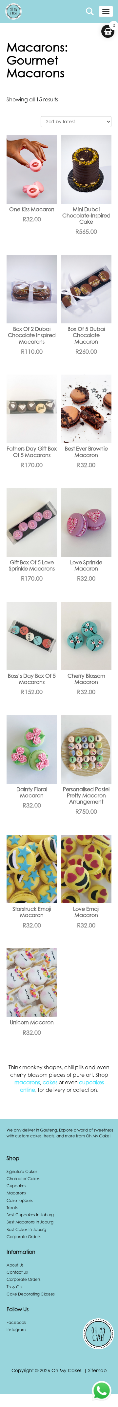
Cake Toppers (20, 1200)
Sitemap (97, 1370)
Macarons (16, 1193)
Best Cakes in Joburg (26, 1229)
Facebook (16, 1322)
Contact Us (17, 1272)
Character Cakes (23, 1178)
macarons (27, 1082)
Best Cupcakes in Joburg (30, 1214)
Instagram (16, 1329)
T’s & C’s (14, 1286)
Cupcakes (16, 1185)
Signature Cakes (22, 1171)
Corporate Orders (24, 1236)
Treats (12, 1207)
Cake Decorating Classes (31, 1294)
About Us (15, 1265)
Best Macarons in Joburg (30, 1222)
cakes (50, 1082)
